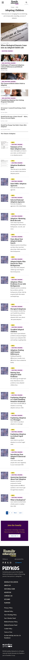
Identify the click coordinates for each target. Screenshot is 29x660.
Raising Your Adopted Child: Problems (15, 374)
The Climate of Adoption (8, 133)
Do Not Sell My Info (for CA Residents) (12, 637)
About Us (7, 585)
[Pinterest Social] (3, 563)
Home (12, 7)
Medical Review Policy (11, 622)
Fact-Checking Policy (10, 615)
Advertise (7, 592)
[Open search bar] (26, 2)
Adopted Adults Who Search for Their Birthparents (18, 263)
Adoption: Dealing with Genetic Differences (17, 352)
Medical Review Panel (10, 625)
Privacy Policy (8, 608)
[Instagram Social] (10, 563)
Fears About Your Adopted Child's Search (16, 241)
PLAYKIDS (7, 603)
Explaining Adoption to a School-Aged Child (18, 436)
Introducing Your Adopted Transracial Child (17, 456)
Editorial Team (9, 589)
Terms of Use (8, 632)
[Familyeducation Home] (9, 553)
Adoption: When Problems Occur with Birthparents (18, 284)
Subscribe (14, 536)
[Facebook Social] (5, 563)
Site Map (7, 599)
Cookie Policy (8, 628)
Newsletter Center (11, 582)
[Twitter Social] (8, 563)
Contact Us (8, 596)
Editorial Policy (8, 611)
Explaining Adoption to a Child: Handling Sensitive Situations (18, 399)
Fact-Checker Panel (10, 618)
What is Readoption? (18, 500)
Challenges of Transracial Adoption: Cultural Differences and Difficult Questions (12, 66)
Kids (17, 7)
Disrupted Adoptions (18, 309)
